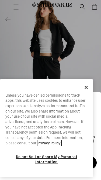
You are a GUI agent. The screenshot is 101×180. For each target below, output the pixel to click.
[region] (46, 128)
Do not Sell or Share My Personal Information (46, 159)
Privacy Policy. (49, 143)
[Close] (86, 87)
